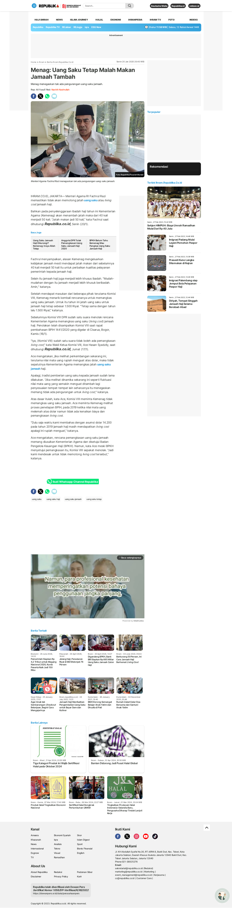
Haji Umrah (42, 19)
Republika (38, 27)
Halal (99, 19)
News (59, 19)
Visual (57, 853)
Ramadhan (59, 857)
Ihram (41, 62)
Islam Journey (79, 19)
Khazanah (36, 839)
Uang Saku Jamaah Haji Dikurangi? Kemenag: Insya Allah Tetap (44, 244)
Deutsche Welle (159, 6)
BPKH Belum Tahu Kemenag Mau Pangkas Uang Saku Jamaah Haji (99, 244)
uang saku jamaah (73, 499)
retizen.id (194, 6)
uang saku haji (53, 499)
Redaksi (58, 872)
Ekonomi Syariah (62, 835)
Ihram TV (155, 19)
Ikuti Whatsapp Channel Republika (75, 481)
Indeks (194, 19)
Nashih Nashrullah (60, 89)
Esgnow (35, 853)
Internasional (37, 848)
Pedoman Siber (84, 872)
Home (33, 62)
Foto (171, 19)
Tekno (57, 848)
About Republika (39, 872)
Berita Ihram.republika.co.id (60, 62)
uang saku (90, 200)
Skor (79, 835)
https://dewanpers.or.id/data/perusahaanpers (56, 893)
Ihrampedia (135, 19)
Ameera (35, 835)
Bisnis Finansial (84, 848)
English (80, 853)
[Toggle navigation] (34, 5)
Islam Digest (83, 839)
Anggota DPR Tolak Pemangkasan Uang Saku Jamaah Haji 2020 (71, 244)
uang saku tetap (94, 499)
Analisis (58, 844)
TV (32, 857)
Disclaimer (36, 876)
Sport (80, 844)
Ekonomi (115, 19)
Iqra (56, 839)
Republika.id (178, 6)
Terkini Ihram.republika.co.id (164, 182)
